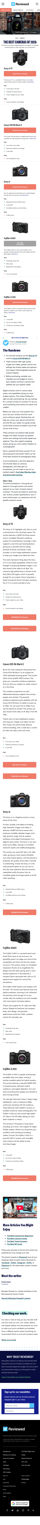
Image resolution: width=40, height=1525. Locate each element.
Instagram (21, 1262)
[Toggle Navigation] (3, 4)
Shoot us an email (9, 1340)
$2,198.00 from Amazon (19, 617)
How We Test (25, 1465)
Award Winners (18, 10)
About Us (5, 1475)
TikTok (29, 1262)
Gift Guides (7, 1472)
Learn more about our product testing (16, 1377)
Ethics (4, 1489)
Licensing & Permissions (9, 1486)
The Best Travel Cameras (17, 1241)
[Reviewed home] (20, 4)
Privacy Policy (25, 1479)
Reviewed (23, 1257)
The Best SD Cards (14, 1244)
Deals (23, 1455)
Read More (30, 82)
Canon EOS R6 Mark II (21, 358)
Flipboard (5, 1265)
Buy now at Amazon (20, 765)
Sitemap (23, 1482)
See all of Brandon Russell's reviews (16, 1298)
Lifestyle (6, 1465)
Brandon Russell (21, 342)
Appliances (30, 10)
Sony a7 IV (33, 355)
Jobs (4, 1479)
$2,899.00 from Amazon (19, 1178)
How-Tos (24, 1462)
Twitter (13, 1262)
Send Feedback (7, 1493)
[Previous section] (3, 337)
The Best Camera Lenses (17, 1238)
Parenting (6, 1469)
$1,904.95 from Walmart (19, 776)
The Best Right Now (28, 1451)
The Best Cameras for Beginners (20, 1235)
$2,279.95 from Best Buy (19, 628)
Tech (4, 1462)
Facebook (5, 1262)
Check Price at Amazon (20, 74)
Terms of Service (25, 1475)
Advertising (6, 1482)
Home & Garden (8, 1458)
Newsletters (6, 10)
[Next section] (37, 337)
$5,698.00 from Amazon (19, 912)
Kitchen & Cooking (9, 1455)
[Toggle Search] (37, 4)
